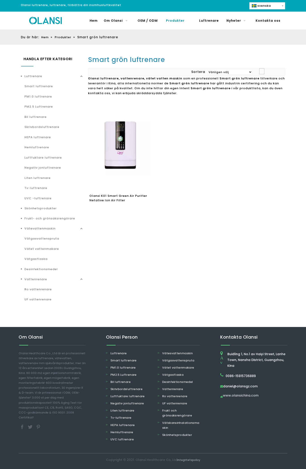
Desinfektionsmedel (41, 269)
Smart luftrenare (38, 86)
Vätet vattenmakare (41, 249)
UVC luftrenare (122, 439)
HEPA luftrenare (37, 137)
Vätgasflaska (35, 259)
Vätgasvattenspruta (41, 238)
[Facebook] (23, 426)
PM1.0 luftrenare (38, 96)
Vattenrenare (35, 279)
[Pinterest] (38, 426)
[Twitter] (31, 426)
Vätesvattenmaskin (177, 353)
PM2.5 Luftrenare (38, 106)
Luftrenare (33, 76)
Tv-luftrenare (35, 188)
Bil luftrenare (35, 117)
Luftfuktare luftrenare (43, 157)
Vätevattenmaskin (40, 228)
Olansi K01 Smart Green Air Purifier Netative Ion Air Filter (118, 198)
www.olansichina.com (241, 396)
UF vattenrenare (38, 299)
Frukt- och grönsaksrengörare (49, 218)
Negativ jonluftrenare (42, 168)
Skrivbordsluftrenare (41, 127)
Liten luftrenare (37, 178)
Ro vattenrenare (38, 289)
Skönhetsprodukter (40, 208)
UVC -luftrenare (38, 198)
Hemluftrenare (36, 147)
